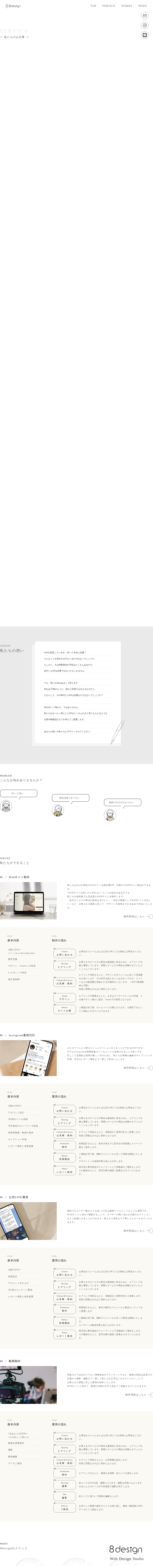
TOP (93, 5)
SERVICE (108, 5)
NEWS (142, 5)
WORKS (126, 5)
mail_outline (145, 16)
